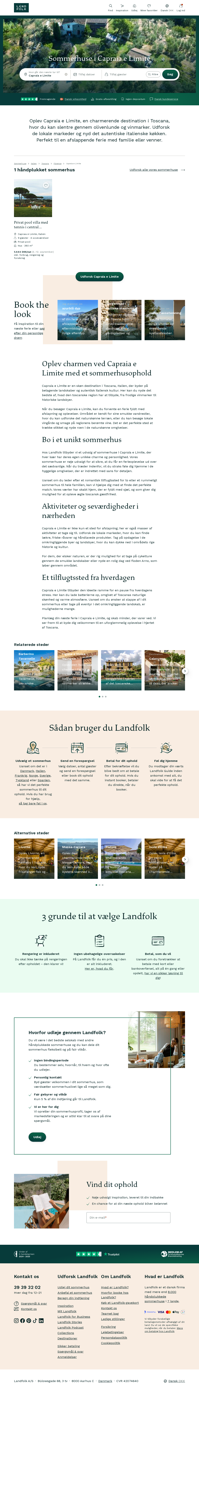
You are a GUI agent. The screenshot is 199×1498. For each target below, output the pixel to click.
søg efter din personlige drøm (29, 333)
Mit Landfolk (67, 1311)
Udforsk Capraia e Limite (99, 276)
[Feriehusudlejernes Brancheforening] (173, 1254)
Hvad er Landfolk (164, 1276)
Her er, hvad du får (99, 968)
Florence (57, 163)
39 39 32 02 (27, 1287)
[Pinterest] (28, 1320)
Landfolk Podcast (71, 1327)
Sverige (45, 775)
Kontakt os (29, 1309)
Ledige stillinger (113, 1319)
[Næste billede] (47, 198)
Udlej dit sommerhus (73, 1287)
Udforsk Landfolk (78, 1276)
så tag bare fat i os (33, 803)
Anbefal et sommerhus (75, 1293)
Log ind (181, 10)
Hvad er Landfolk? (115, 1287)
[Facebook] (22, 1320)
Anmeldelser (67, 1357)
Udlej (134, 10)
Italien (34, 163)
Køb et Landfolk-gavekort (120, 1303)
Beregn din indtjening (73, 1298)
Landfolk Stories (70, 1322)
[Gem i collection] (46, 185)
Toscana (45, 163)
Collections (66, 1333)
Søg (170, 74)
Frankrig (21, 775)
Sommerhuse (20, 163)
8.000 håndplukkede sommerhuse (160, 1296)
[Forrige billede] (19, 198)
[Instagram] (16, 1320)
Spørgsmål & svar (34, 1303)
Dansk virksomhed (75, 99)
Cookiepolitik (110, 1343)
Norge (33, 775)
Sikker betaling (69, 1346)
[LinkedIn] (41, 1320)
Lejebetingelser (112, 1332)
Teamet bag (110, 1313)
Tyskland (22, 780)
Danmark (27, 771)
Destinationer (67, 1338)
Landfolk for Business (74, 1317)
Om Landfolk (116, 1276)
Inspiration (122, 10)
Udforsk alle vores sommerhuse (154, 170)
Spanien (44, 780)
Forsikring (108, 1327)
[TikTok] (35, 1320)
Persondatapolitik (114, 1337)
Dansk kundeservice (166, 99)
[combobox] (44, 74)
